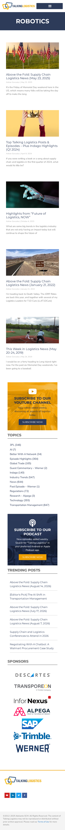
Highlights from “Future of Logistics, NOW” (26, 215)
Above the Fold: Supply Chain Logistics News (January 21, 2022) (30, 283)
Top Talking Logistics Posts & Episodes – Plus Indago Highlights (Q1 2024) (32, 145)
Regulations (17, 491)
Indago (14, 472)
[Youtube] (7, 795)
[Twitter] (18, 795)
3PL (12, 445)
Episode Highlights (21, 459)
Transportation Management (26, 505)
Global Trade (17, 463)
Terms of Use (43, 821)
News (13, 482)
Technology (16, 500)
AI (11, 449)
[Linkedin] (13, 795)
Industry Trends (19, 477)
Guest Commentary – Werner (27, 468)
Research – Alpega (20, 496)
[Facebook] (24, 795)
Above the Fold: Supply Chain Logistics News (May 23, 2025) (28, 76)
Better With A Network (23, 454)
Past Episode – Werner (23, 486)
